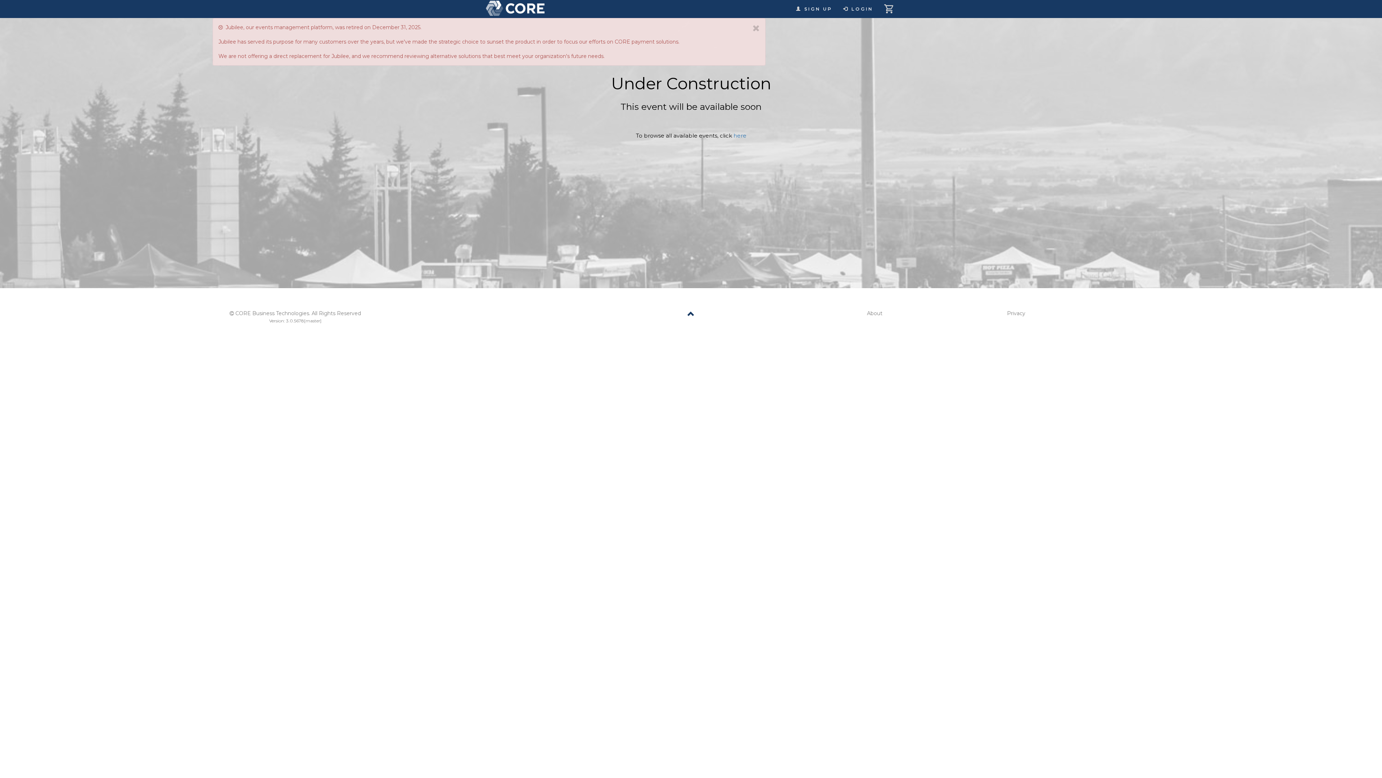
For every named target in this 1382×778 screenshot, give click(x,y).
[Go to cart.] (890, 5)
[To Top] (691, 315)
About (874, 313)
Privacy (1016, 313)
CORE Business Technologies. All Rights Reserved (298, 313)
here (739, 135)
